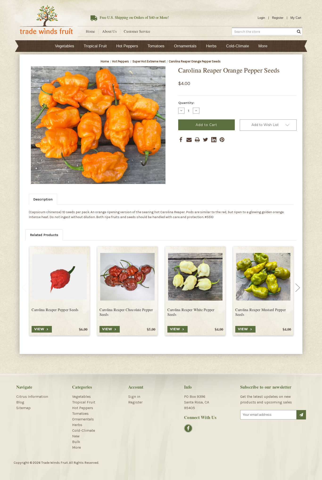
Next (297, 288)
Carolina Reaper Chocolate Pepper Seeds (126, 312)
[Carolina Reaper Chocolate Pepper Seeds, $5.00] (127, 277)
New (76, 436)
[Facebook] (180, 139)
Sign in (134, 396)
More (262, 46)
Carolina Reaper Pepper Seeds (55, 309)
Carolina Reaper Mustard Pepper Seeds (260, 312)
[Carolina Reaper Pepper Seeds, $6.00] (59, 277)
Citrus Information (32, 396)
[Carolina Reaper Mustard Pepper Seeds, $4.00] (263, 277)
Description (43, 199)
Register (277, 18)
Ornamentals (185, 46)
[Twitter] (205, 139)
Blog (20, 402)
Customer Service (137, 31)
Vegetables (64, 46)
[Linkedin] (213, 139)
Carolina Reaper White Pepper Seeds (191, 312)
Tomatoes (156, 46)
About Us (109, 31)
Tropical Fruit (95, 46)
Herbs (211, 46)
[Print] (197, 139)
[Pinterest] (222, 139)
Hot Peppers (127, 46)
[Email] (189, 139)
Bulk (76, 441)
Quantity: (186, 103)
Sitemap (23, 408)
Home (90, 31)
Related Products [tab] (44, 235)
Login (261, 18)
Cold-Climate (237, 46)
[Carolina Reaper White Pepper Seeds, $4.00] (195, 277)
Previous (24, 288)
